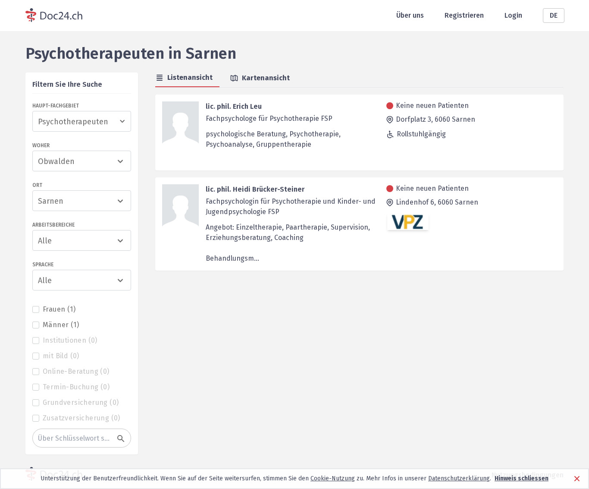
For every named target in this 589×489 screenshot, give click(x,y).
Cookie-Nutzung (332, 478)
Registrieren (464, 15)
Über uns (410, 15)
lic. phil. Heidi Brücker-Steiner (255, 189)
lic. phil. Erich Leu (234, 106)
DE (554, 15)
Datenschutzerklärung (459, 478)
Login (513, 15)
